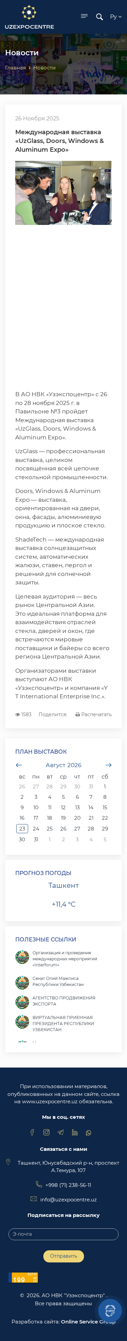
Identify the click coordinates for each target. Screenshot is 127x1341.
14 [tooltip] (90, 807)
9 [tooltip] (22, 807)
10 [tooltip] (36, 807)
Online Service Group (88, 1321)
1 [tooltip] (105, 786)
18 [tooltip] (49, 818)
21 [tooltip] (91, 818)
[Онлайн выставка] (110, 1310)
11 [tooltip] (49, 807)
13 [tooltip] (77, 807)
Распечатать (96, 714)
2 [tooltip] (22, 797)
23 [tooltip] (22, 828)
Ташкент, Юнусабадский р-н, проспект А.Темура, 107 (68, 1167)
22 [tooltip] (105, 818)
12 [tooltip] (63, 807)
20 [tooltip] (77, 818)
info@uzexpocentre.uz (68, 1199)
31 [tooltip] (91, 786)
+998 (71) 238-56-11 (68, 1185)
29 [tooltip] (63, 786)
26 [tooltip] (22, 786)
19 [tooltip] (63, 818)
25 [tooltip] (49, 828)
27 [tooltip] (36, 786)
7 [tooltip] (90, 797)
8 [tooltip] (105, 797)
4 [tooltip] (49, 797)
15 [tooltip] (105, 807)
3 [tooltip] (36, 797)
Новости (44, 67)
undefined (18, 765)
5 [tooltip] (63, 797)
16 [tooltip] (22, 818)
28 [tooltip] (49, 786)
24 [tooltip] (36, 828)
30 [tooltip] (77, 786)
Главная (15, 67)
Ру (114, 16)
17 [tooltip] (36, 818)
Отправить (63, 1256)
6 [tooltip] (77, 797)
